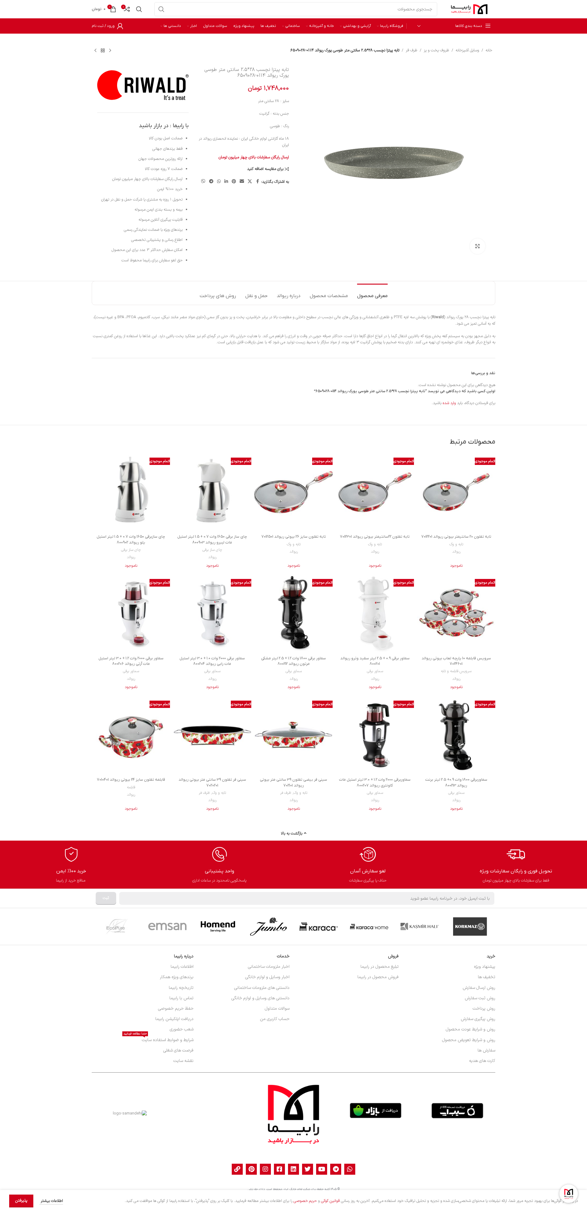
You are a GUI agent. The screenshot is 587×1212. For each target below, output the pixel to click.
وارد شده (449, 403)
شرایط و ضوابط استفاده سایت (159, 1039)
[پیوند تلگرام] (211, 181)
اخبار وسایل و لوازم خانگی (267, 977)
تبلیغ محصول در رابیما (379, 966)
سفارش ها (486, 1050)
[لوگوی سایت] (469, 9)
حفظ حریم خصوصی (176, 1008)
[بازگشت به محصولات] (102, 50)
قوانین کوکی (330, 1201)
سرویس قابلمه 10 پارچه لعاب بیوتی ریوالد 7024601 (456, 661)
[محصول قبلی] (110, 50)
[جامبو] (268, 926)
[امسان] (167, 926)
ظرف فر (411, 50)
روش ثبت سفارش (480, 998)
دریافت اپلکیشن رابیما (174, 1019)
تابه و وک (456, 544)
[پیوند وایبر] (203, 181)
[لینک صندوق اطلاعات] (516, 864)
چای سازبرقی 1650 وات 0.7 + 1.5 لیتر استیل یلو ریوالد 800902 (131, 539)
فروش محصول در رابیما (378, 977)
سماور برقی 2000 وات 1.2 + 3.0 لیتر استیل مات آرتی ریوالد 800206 (131, 661)
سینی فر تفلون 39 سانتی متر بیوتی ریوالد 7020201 (212, 782)
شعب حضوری (182, 1029)
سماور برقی (375, 671)
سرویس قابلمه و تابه (456, 671)
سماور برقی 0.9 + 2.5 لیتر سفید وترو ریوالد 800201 (375, 661)
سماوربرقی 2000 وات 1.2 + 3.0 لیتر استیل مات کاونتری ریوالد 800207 (375, 782)
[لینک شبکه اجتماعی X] (250, 181)
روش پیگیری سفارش (478, 1019)
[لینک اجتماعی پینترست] (234, 181)
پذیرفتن (21, 1201)
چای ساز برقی (212, 550)
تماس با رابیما (181, 998)
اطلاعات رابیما (182, 966)
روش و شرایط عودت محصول (470, 1029)
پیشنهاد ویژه (484, 966)
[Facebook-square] (279, 1169)
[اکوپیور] (117, 926)
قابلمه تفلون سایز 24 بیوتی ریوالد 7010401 (131, 779)
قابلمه (131, 787)
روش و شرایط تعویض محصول (468, 1040)
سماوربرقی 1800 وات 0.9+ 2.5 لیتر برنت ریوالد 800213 (456, 782)
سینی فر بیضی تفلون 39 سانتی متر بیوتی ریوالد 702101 (293, 782)
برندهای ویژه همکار (177, 977)
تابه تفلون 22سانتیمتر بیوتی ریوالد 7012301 (375, 536)
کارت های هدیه (482, 1061)
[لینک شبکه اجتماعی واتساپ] (219, 181)
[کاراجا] (319, 926)
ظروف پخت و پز (436, 50)
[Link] (237, 1169)
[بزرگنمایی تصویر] (477, 246)
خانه (488, 50)
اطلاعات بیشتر (51, 1201)
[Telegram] (335, 1169)
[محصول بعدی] (95, 50)
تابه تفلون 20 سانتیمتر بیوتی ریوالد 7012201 (456, 536)
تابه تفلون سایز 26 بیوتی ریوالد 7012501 (293, 536)
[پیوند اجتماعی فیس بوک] (257, 181)
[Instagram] (265, 1169)
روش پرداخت (484, 1008)
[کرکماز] (470, 926)
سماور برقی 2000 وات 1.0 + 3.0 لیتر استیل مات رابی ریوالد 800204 (212, 661)
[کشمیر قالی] (419, 926)
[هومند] (218, 926)
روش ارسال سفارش (479, 988)
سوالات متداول (277, 1008)
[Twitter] (307, 1169)
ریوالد (456, 551)
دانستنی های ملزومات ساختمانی (262, 988)
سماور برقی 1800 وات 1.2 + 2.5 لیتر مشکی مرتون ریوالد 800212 (293, 661)
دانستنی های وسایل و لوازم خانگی (260, 998)
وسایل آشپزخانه (467, 50)
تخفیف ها (486, 977)
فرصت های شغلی (178, 1050)
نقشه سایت (183, 1061)
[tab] (372, 293)
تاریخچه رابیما (181, 988)
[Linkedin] (293, 1169)
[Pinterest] (251, 1169)
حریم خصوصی (305, 1201)
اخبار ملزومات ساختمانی (269, 966)
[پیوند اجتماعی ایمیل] (242, 181)
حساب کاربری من (275, 1019)
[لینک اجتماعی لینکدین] (226, 181)
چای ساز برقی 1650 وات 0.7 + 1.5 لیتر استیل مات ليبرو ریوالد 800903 (212, 539)
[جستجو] (161, 9)
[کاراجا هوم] (369, 926)
